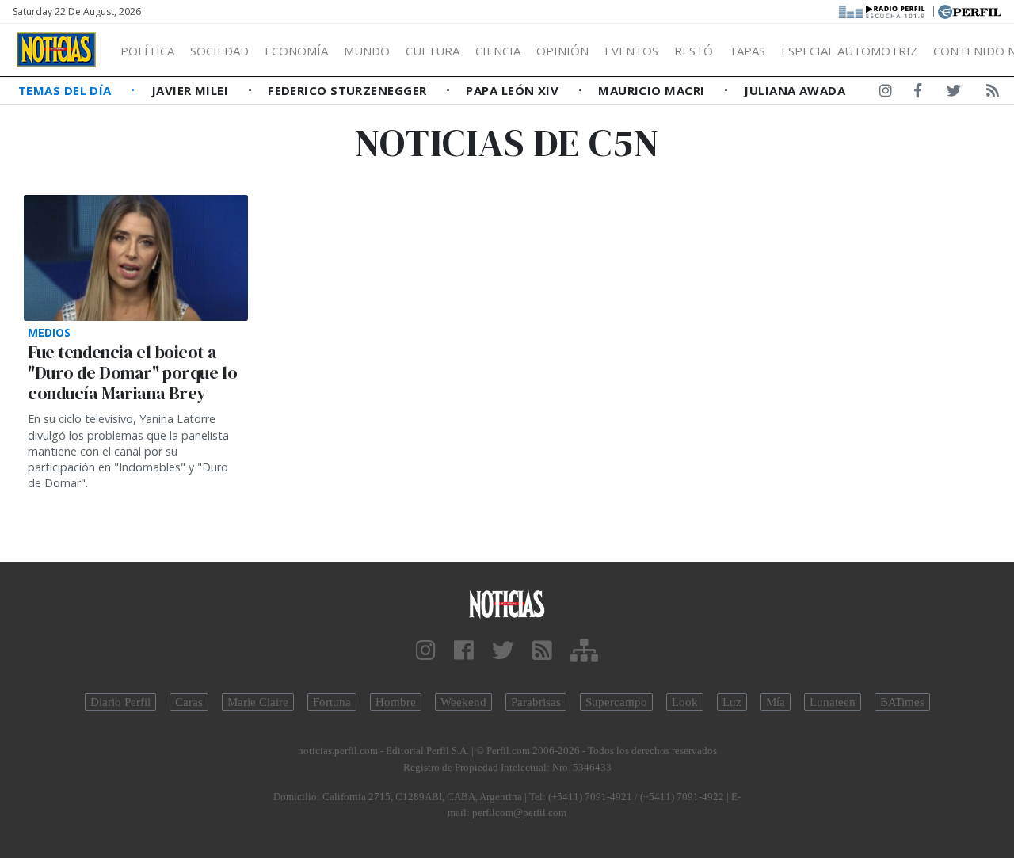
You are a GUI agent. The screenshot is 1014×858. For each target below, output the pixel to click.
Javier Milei (191, 90)
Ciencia (497, 51)
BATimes (902, 702)
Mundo (367, 51)
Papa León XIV (514, 90)
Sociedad (219, 51)
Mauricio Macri (653, 90)
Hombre (395, 702)
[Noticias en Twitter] (953, 93)
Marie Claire (257, 702)
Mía (775, 702)
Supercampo (616, 702)
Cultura (432, 51)
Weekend (463, 702)
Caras (189, 702)
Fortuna (332, 702)
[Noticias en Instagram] (885, 93)
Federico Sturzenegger (349, 90)
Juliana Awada (794, 90)
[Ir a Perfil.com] (969, 10)
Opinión (562, 51)
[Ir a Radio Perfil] (882, 10)
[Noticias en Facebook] (917, 93)
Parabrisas (536, 702)
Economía (296, 51)
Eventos (631, 51)
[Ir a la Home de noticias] (507, 603)
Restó (693, 51)
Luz (731, 702)
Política (147, 51)
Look (685, 702)
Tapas (747, 51)
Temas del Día (66, 90)
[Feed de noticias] (992, 93)
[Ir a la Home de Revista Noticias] (56, 50)
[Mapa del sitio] (584, 651)
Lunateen (833, 702)
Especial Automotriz (849, 51)
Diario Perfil (120, 702)
